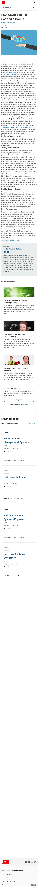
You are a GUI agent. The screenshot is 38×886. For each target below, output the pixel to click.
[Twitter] (4, 252)
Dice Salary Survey (13, 74)
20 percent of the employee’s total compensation (16, 127)
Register (19, 400)
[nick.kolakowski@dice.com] (8, 252)
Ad (34, 885)
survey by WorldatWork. (11, 72)
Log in (26, 404)
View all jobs (31, 423)
